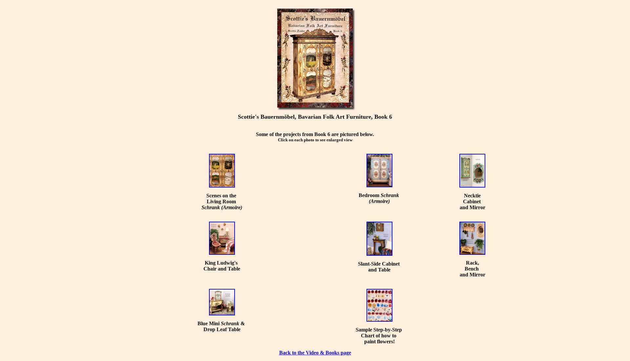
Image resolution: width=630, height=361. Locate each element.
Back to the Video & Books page (315, 352)
